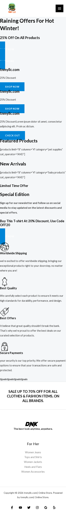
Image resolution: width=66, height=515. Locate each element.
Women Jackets (33, 461)
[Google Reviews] (45, 507)
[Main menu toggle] (59, 8)
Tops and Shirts (33, 457)
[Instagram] (37, 507)
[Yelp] (54, 507)
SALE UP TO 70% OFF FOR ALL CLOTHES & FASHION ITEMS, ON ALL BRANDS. (33, 396)
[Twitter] (28, 507)
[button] (33, 49)
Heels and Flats (33, 466)
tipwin (3, 379)
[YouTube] (20, 507)
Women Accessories (33, 471)
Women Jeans (33, 452)
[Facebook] (12, 507)
